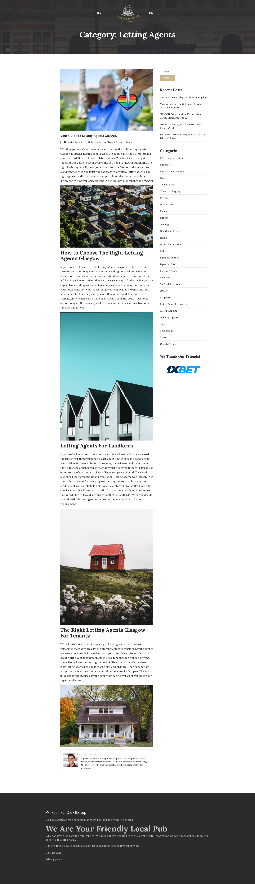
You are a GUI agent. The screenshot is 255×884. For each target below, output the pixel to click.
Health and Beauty (170, 231)
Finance (164, 211)
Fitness (164, 217)
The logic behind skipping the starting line (183, 97)
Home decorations (170, 244)
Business (165, 164)
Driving (164, 197)
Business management (172, 171)
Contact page (54, 852)
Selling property (169, 317)
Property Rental (124, 142)
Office (163, 290)
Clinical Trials (167, 184)
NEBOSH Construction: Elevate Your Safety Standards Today (180, 116)
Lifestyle (165, 277)
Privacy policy (54, 859)
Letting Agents (74, 142)
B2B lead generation (171, 158)
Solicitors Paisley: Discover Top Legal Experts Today (181, 126)
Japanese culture (169, 257)
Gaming (164, 224)
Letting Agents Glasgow (103, 142)
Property (165, 297)
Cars (162, 177)
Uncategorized (168, 343)
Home (101, 13)
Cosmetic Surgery (170, 191)
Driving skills (167, 204)
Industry (165, 250)
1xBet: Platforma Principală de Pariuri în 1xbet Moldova (182, 136)
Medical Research (170, 284)
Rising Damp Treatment (173, 304)
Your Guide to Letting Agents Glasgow (88, 135)
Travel (163, 337)
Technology (166, 330)
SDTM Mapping (169, 310)
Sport (163, 324)
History (154, 13)
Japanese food (168, 264)
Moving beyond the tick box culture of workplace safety (181, 106)
